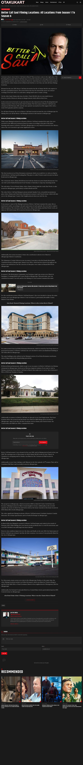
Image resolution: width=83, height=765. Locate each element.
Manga (41, 2)
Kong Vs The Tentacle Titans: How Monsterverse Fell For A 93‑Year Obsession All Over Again (72, 707)
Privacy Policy (25, 445)
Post (4, 653)
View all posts (14, 623)
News (37, 2)
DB (64, 2)
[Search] (77, 2)
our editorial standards (23, 21)
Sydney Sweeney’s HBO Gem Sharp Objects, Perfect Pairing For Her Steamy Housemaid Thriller (10, 707)
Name (3, 646)
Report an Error (30, 600)
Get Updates (43, 442)
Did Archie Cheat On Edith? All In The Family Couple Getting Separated (30, 706)
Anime (46, 2)
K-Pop (60, 2)
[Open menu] (80, 2)
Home (2, 5)
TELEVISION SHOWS (5, 9)
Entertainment (53, 2)
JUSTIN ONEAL (8, 19)
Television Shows (13, 5)
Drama (3, 605)
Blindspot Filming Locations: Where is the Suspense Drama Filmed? (50, 706)
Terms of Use (43, 444)
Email (43, 646)
